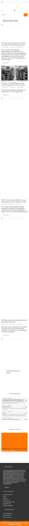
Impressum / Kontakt (7, 517)
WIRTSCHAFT (6, 500)
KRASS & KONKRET (8, 505)
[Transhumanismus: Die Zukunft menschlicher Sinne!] (14, 440)
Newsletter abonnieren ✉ (8, 491)
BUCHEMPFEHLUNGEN (9, 502)
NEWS (4, 496)
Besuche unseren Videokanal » (8, 450)
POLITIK (5, 498)
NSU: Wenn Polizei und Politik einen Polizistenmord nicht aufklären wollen (13, 201)
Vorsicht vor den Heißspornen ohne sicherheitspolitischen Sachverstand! (13, 84)
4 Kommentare (18, 204)
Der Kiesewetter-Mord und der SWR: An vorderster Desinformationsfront (13, 44)
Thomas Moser (12, 47)
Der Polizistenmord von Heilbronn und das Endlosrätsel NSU (14, 321)
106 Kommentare (20, 87)
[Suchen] (26, 14)
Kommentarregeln (7, 515)
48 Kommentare (20, 47)
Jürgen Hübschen (12, 87)
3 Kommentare (19, 324)
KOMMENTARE (7, 503)
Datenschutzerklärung (7, 513)
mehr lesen (6, 62)
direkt (19, 524)
